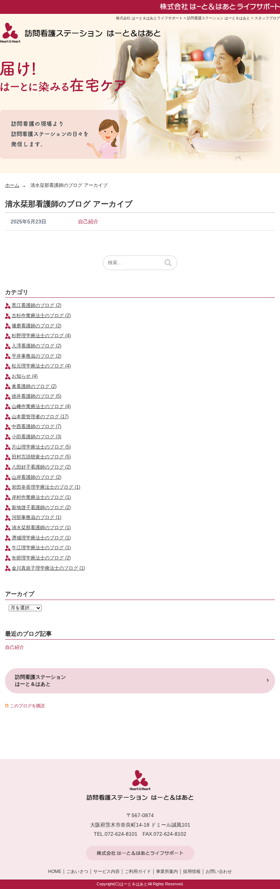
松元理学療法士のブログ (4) (41, 366)
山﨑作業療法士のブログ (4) (41, 406)
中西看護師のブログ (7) (36, 426)
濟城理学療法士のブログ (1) (41, 537)
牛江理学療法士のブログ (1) (41, 547)
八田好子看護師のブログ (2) (41, 467)
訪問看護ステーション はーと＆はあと (218, 18)
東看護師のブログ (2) (34, 386)
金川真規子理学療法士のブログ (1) (48, 568)
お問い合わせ (219, 871)
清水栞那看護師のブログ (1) (41, 527)
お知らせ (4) (25, 376)
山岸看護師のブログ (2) (36, 477)
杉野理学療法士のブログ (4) (41, 335)
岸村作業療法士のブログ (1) (41, 497)
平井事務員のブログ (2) (36, 356)
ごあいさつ (77, 871)
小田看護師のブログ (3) (36, 436)
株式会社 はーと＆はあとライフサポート (149, 18)
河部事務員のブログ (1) (36, 517)
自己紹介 (88, 221)
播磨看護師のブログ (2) (36, 325)
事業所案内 (167, 871)
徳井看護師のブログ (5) (36, 396)
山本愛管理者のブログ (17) (40, 416)
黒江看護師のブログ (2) (36, 305)
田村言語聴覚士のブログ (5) (41, 456)
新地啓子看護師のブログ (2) (41, 507)
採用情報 (192, 871)
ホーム (12, 185)
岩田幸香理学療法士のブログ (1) (46, 487)
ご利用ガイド (138, 871)
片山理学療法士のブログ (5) (41, 447)
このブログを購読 (27, 705)
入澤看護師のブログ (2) (36, 346)
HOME (54, 871)
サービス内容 (106, 871)
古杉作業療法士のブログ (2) (41, 315)
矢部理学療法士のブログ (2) (41, 558)
